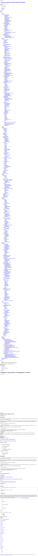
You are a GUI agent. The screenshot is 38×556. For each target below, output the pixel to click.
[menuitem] (3, 336)
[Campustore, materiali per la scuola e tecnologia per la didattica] (19, 2)
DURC (1, 542)
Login (2, 9)
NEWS (1, 480)
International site (2, 546)
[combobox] (3, 3)
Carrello (1, 11)
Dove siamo (1, 537)
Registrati (3, 8)
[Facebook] (2, 550)
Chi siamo (1, 534)
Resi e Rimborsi (1, 524)
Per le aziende (1, 528)
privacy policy (7, 519)
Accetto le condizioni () (4, 519)
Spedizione (1, 523)
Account (1, 360)
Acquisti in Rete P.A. (2, 529)
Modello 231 (1, 543)
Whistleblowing (2, 547)
